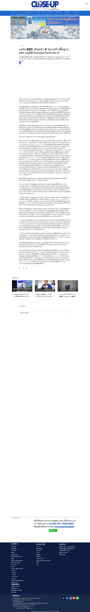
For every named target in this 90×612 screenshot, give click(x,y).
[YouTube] (73, 598)
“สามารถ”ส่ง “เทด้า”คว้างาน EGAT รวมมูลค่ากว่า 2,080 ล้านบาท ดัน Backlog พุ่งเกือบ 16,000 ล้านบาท (67, 295)
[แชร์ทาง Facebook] (19, 268)
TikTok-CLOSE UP (15, 584)
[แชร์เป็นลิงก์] (26, 268)
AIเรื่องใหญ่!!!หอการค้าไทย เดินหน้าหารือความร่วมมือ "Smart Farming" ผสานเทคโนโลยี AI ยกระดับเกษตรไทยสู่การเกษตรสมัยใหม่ (45, 295)
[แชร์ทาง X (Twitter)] (23, 268)
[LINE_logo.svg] (77, 598)
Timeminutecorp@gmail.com (23, 606)
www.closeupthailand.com (45, 611)
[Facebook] (70, 598)
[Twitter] (67, 598)
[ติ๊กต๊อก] (63, 598)
